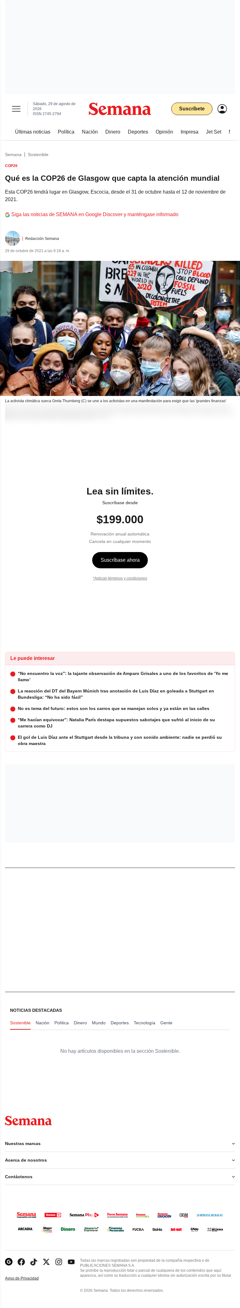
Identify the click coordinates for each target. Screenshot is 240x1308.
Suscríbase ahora (120, 560)
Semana (13, 154)
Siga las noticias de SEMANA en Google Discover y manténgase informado (94, 214)
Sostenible (38, 154)
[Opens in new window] (21, 1262)
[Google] (8, 1262)
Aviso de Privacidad (28, 1278)
